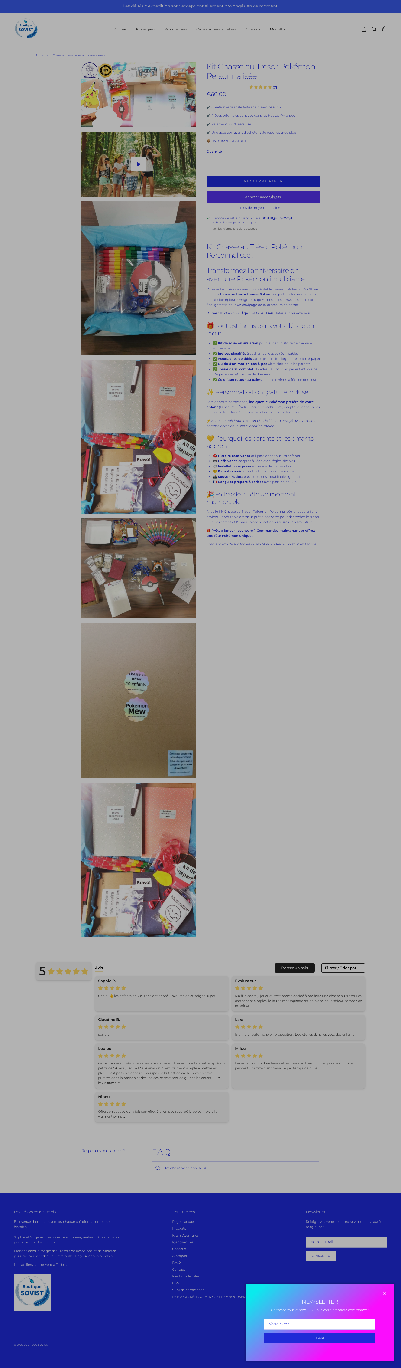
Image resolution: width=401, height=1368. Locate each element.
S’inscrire (320, 1338)
